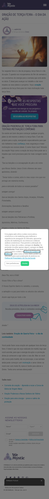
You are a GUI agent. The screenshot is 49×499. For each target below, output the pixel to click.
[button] (12, 263)
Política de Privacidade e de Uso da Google (20, 258)
